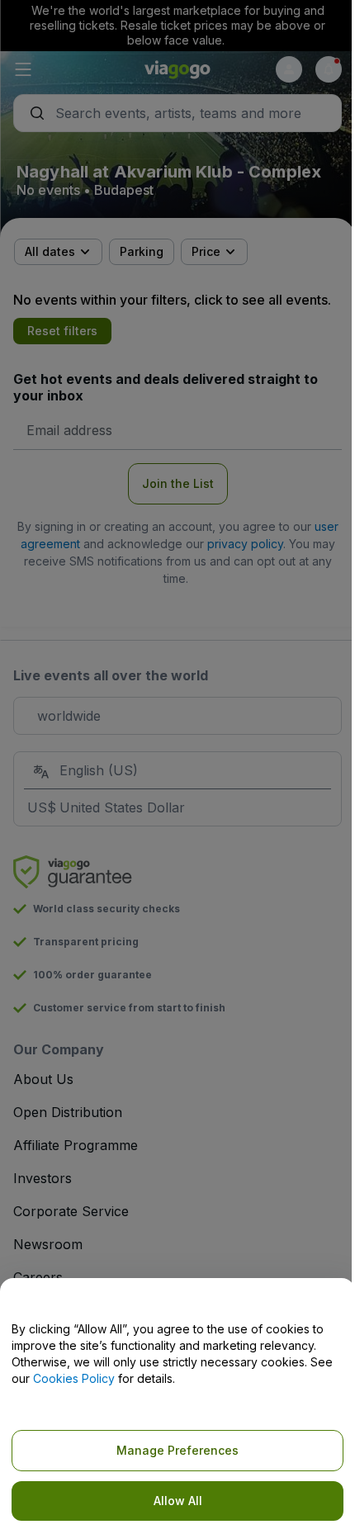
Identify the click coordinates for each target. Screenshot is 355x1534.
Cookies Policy (74, 1378)
